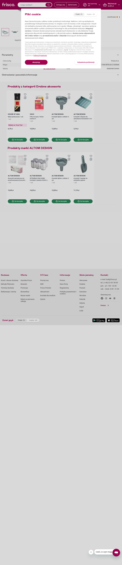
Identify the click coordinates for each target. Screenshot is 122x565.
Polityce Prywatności (40, 55)
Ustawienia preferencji (85, 62)
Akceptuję (36, 62)
